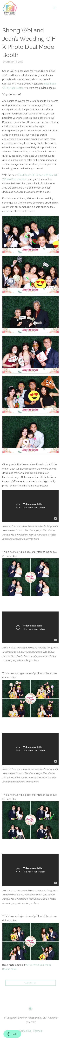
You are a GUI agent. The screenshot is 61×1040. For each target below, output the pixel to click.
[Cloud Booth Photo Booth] (9, 8)
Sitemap (37, 1030)
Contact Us (25, 1030)
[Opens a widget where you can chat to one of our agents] (12, 1034)
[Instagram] (30, 1008)
